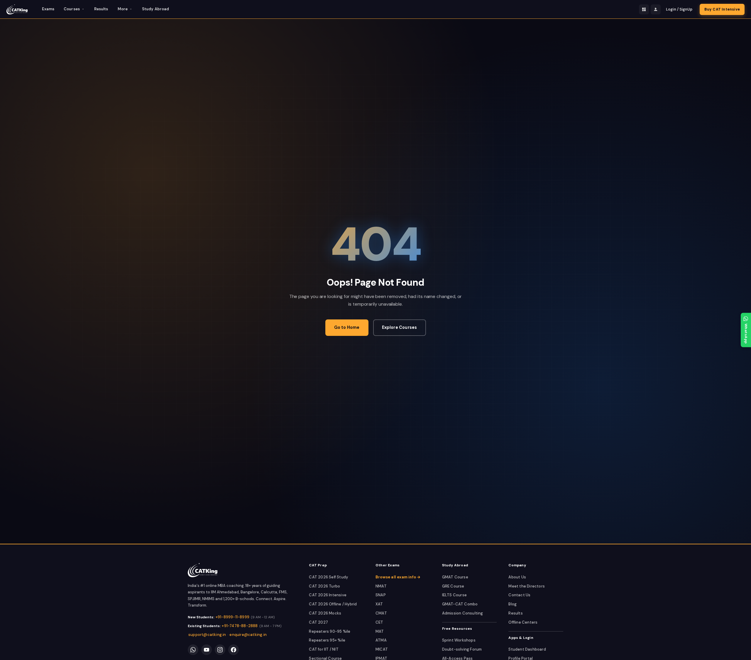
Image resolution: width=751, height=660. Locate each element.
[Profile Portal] (656, 9)
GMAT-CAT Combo (460, 604)
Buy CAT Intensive (722, 9)
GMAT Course (455, 577)
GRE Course (453, 586)
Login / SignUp (679, 9)
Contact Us (519, 594)
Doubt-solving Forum (462, 649)
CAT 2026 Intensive (327, 594)
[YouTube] (206, 649)
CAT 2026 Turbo (324, 586)
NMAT (381, 586)
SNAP (381, 594)
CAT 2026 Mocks (325, 613)
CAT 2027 (318, 622)
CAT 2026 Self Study (328, 577)
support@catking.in (207, 634)
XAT (379, 604)
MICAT (382, 649)
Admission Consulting (462, 613)
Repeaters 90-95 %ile (329, 631)
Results (101, 8)
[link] (202, 570)
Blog (512, 604)
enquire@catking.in (248, 634)
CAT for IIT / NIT (323, 649)
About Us (517, 577)
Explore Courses (399, 327)
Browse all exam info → (398, 577)
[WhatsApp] (193, 649)
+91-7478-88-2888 (240, 625)
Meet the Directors (526, 586)
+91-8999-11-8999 (232, 616)
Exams (48, 8)
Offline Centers (522, 622)
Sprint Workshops (459, 640)
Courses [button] (72, 8)
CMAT (381, 613)
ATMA (381, 640)
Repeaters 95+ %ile (327, 640)
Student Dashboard (527, 649)
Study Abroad (155, 8)
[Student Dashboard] (644, 9)
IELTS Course (454, 594)
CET (379, 622)
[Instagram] (220, 649)
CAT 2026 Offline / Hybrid (333, 604)
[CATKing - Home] (17, 9)
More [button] (123, 8)
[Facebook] (233, 649)
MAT (380, 631)
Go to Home (347, 327)
